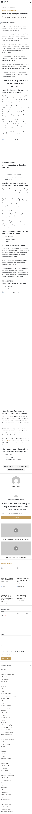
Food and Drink (6, 717)
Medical (4, 751)
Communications (6, 693)
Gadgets (4, 720)
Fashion (4, 710)
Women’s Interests (6, 809)
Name (3, 634)
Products (4, 768)
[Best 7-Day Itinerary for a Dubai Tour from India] (8, 572)
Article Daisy (6, 17)
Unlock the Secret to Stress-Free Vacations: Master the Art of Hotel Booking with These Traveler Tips (7, 598)
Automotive (5, 676)
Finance (4, 715)
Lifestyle (4, 749)
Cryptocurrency (6, 700)
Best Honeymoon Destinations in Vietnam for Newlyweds (23, 597)
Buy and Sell (5, 684)
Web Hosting (5, 806)
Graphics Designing (7, 725)
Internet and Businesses (8, 739)
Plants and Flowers (7, 765)
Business (4, 681)
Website (3, 646)
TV (3, 797)
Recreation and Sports (7, 773)
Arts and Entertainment (8, 674)
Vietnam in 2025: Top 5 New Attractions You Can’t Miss (23, 580)
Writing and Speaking (7, 811)
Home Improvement (7, 734)
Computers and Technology (9, 696)
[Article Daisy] (7, 2)
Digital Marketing (6, 705)
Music (3, 756)
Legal (3, 746)
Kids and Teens (6, 744)
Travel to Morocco (21, 466)
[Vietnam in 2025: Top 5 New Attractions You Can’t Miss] (24, 572)
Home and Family (6, 729)
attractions (9, 441)
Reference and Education (8, 775)
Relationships (5, 777)
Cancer (4, 686)
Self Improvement (6, 780)
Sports (3, 789)
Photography (5, 763)
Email (3, 640)
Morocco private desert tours (15, 136)
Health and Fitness (6, 727)
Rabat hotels (9, 466)
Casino (4, 688)
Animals (4, 669)
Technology (5, 792)
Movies (4, 753)
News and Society (6, 758)
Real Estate (5, 770)
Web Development (6, 804)
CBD (3, 691)
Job (3, 741)
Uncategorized (5, 799)
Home (4, 7)
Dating (3, 703)
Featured (4, 10)
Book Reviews (5, 679)
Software (4, 787)
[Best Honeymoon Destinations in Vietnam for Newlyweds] (24, 590)
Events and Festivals (7, 708)
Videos (4, 802)
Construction (5, 698)
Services (4, 785)
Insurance (4, 737)
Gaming (4, 722)
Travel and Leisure (11, 7)
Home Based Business (7, 732)
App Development (6, 672)
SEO (3, 782)
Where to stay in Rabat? (16, 469)
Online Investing (6, 761)
